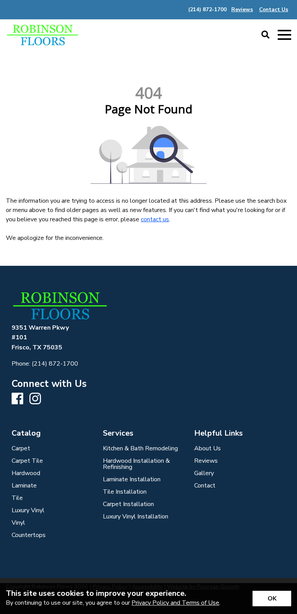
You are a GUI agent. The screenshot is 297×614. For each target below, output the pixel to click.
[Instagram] (35, 399)
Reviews (206, 461)
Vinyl (18, 523)
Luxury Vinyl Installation (135, 516)
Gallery (204, 473)
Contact (204, 485)
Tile (17, 498)
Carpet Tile (27, 461)
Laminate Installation (131, 479)
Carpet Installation (128, 504)
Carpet (21, 448)
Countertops (29, 535)
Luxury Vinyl (28, 510)
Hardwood (26, 473)
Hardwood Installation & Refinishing (136, 464)
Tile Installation (125, 492)
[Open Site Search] (265, 35)
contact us (155, 219)
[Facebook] (17, 399)
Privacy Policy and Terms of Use (175, 603)
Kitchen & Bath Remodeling (140, 448)
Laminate (24, 485)
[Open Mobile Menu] (284, 35)
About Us (207, 448)
